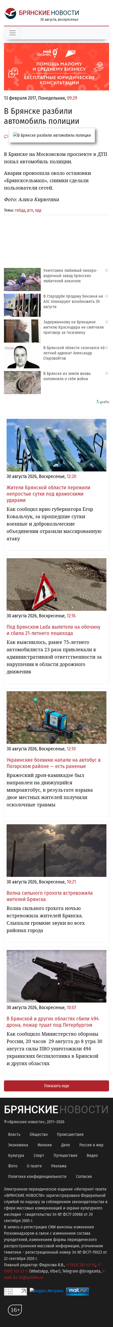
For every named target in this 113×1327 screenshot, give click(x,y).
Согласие (84, 1176)
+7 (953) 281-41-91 (80, 1264)
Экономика (18, 1144)
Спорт (39, 1155)
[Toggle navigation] (12, 33)
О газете (34, 1165)
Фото (12, 1165)
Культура (16, 1155)
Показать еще (56, 1085)
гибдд (20, 210)
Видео (92, 1155)
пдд (38, 210)
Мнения (45, 1144)
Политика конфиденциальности (37, 1176)
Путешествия (65, 1155)
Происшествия (70, 1134)
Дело (65, 1144)
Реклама (58, 1165)
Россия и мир (91, 1144)
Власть (14, 1134)
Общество (39, 1134)
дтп (30, 210)
